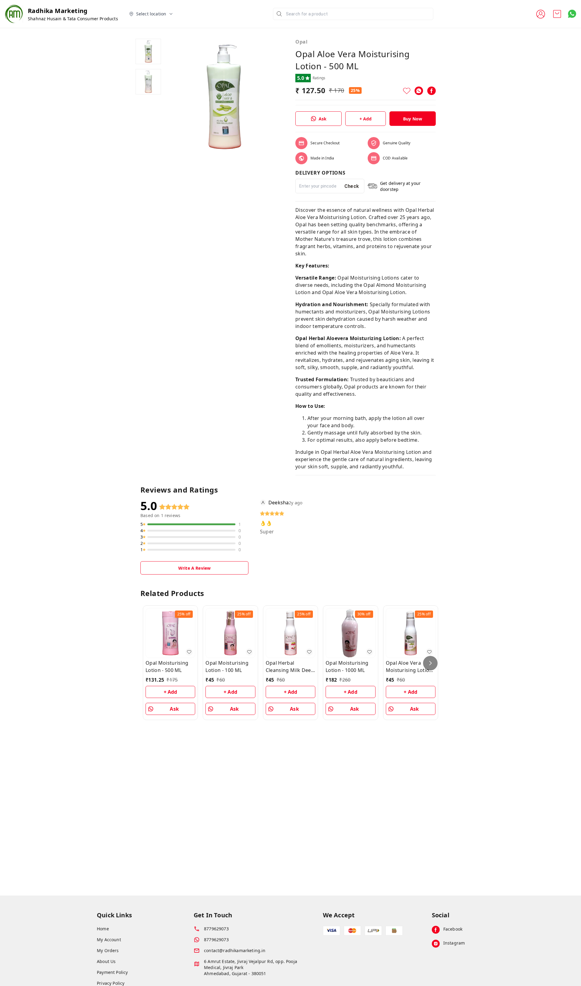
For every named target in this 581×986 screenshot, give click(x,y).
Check (352, 186)
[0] (557, 13)
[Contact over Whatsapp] (572, 14)
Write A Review (194, 568)
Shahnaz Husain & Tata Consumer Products (73, 18)
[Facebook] (431, 91)
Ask (323, 119)
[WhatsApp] (419, 91)
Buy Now (412, 119)
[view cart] (557, 13)
